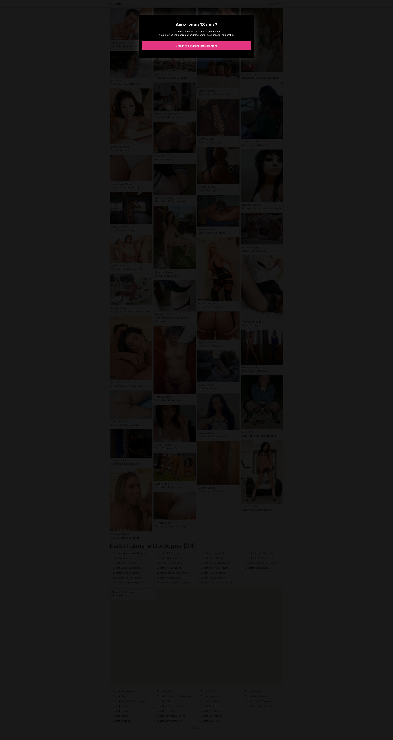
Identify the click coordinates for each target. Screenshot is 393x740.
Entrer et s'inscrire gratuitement (196, 45)
